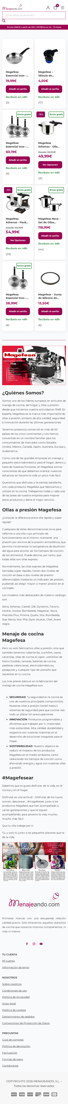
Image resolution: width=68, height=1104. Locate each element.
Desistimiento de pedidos (18, 1016)
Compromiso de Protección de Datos (26, 1023)
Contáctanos (10, 1065)
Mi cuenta (8, 960)
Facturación (9, 1052)
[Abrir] (62, 7)
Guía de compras (13, 1039)
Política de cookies (14, 1010)
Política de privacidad (16, 997)
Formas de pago (12, 1059)
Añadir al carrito (18, 89)
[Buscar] (3, 21)
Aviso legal (9, 1003)
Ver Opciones (50, 164)
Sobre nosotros (12, 984)
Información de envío (15, 967)
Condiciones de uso (14, 990)
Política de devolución (16, 1046)
